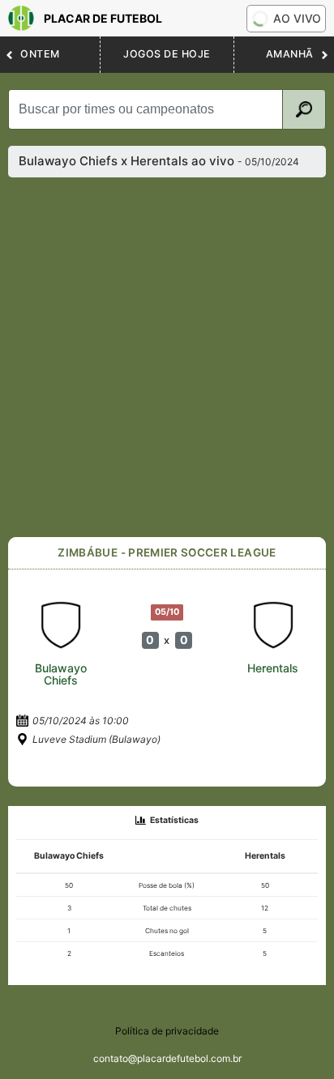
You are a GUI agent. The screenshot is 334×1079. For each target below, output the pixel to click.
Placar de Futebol (103, 18)
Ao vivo (297, 18)
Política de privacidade (167, 1031)
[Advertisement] (167, 357)
